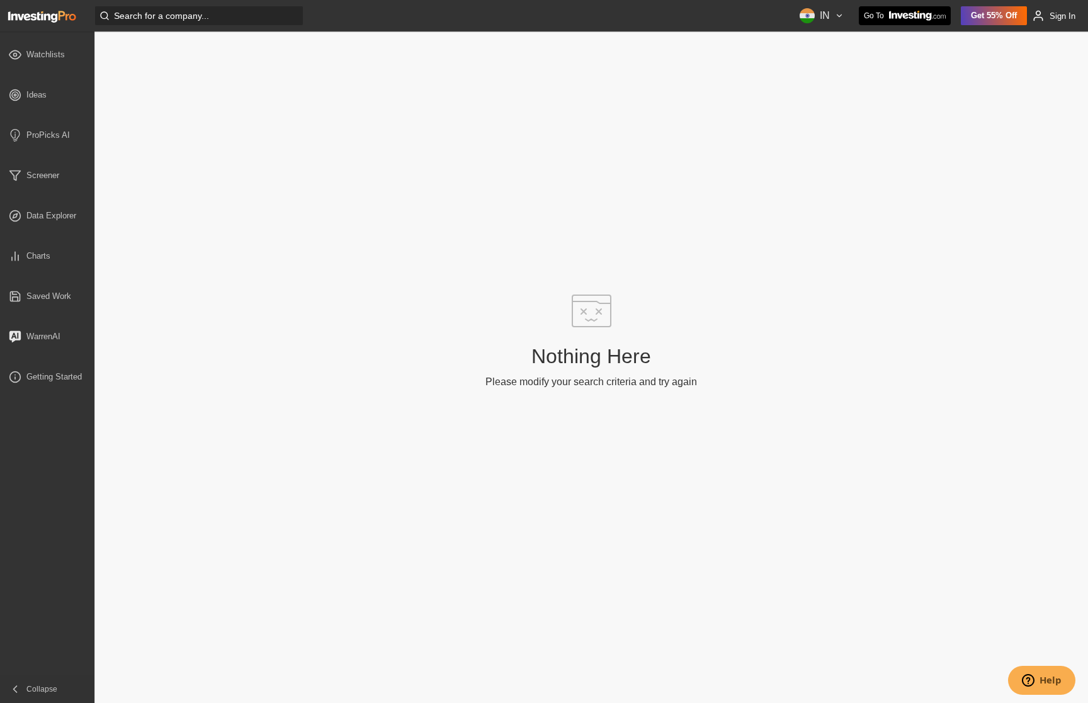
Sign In (1062, 16)
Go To (874, 15)
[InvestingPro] (42, 15)
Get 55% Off (994, 15)
